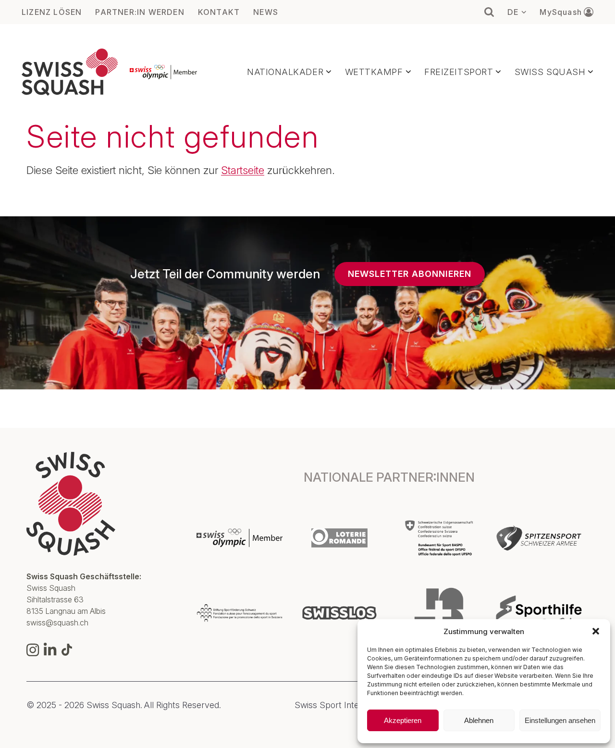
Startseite (242, 170)
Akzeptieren (402, 720)
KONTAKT (219, 12)
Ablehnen (478, 720)
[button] (596, 631)
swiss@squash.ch (57, 622)
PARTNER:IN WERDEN (139, 12)
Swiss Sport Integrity (335, 705)
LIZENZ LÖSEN (52, 12)
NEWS (265, 12)
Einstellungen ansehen (560, 720)
